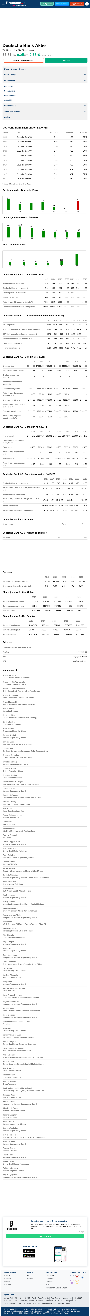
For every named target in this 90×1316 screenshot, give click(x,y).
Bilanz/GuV (9, 86)
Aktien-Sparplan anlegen (23, 60)
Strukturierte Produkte (12, 1303)
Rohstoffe (27, 1303)
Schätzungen (9, 91)
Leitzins (69, 1303)
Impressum (50, 1275)
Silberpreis (69, 1301)
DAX (34, 1298)
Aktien (31, 1301)
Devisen (39, 1301)
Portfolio (36, 1303)
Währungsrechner (49, 1303)
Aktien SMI (8, 1298)
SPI (16, 1298)
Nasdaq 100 (67, 1298)
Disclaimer (50, 1282)
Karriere (7, 1279)
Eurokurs (58, 1301)
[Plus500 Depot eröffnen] (18, 5)
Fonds (77, 1301)
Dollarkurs (49, 1301)
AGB (47, 1285)
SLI (21, 1298)
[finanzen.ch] (16, 2)
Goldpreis (23, 1301)
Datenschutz (50, 1279)
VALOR (6, 50)
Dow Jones (55, 1298)
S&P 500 (7, 1301)
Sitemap (7, 1285)
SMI (15, 1301)
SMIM (27, 1298)
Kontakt (7, 1275)
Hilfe (28, 1275)
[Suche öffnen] (87, 4)
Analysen (8, 100)
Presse (7, 1282)
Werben (29, 1279)
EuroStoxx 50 (43, 1298)
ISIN (19, 50)
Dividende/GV (10, 95)
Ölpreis (61, 1303)
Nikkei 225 (78, 1298)
